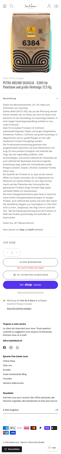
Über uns (7, 365)
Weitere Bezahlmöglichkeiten (30, 292)
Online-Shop (9, 361)
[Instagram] (10, 347)
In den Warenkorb (30, 262)
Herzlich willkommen (13, 383)
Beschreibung (9, 98)
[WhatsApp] (17, 347)
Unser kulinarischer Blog (15, 374)
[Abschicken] (56, 409)
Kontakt (7, 370)
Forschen (7, 378)
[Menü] (4, 6)
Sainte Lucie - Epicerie (18, 442)
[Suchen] (11, 6)
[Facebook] (4, 347)
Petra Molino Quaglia (13, 78)
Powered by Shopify (36, 442)
